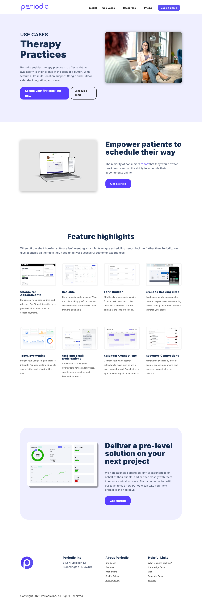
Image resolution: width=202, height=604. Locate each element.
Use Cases (108, 8)
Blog (150, 571)
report (145, 164)
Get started (118, 184)
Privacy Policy (112, 580)
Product (92, 8)
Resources (129, 8)
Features (109, 567)
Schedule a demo (81, 92)
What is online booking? (160, 563)
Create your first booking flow (43, 93)
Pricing (148, 8)
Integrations (111, 571)
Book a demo (169, 7)
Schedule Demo (155, 576)
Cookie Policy (112, 576)
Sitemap (152, 580)
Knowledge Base (156, 567)
